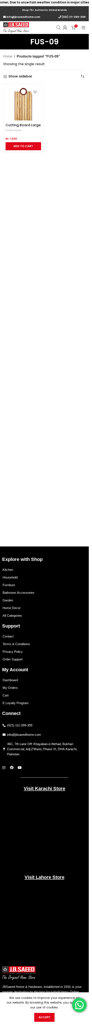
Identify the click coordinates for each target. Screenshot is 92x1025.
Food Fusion (13, 130)
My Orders (10, 687)
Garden (8, 600)
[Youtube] (19, 767)
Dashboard (10, 680)
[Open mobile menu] (83, 27)
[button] (23, 146)
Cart (6, 695)
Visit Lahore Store (44, 877)
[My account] (65, 27)
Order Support (12, 659)
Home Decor (12, 608)
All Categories (12, 615)
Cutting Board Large (23, 125)
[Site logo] (16, 27)
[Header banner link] (44, 6)
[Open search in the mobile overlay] (58, 27)
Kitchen (8, 569)
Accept (44, 1017)
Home (7, 56)
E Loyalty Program (16, 703)
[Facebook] (11, 767)
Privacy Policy (13, 651)
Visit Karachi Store (44, 788)
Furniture (9, 585)
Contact (8, 636)
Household (10, 577)
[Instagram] (3, 767)
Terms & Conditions (16, 644)
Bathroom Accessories (18, 592)
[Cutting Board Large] (23, 103)
